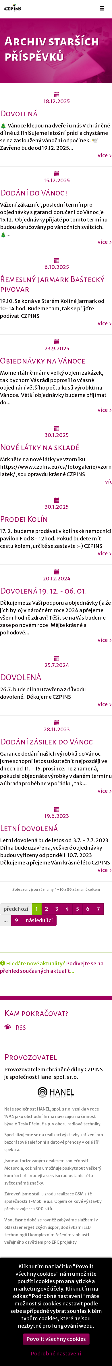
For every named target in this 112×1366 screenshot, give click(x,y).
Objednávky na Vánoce (42, 360)
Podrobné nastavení (56, 1353)
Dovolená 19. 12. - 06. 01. (43, 590)
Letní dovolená (29, 828)
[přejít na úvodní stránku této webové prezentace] (15, 8)
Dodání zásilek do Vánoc (46, 741)
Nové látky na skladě (39, 447)
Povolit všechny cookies (56, 1339)
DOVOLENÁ (20, 677)
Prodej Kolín (24, 519)
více (103, 155)
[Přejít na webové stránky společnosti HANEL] (56, 1092)
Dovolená (19, 113)
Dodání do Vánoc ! (34, 192)
